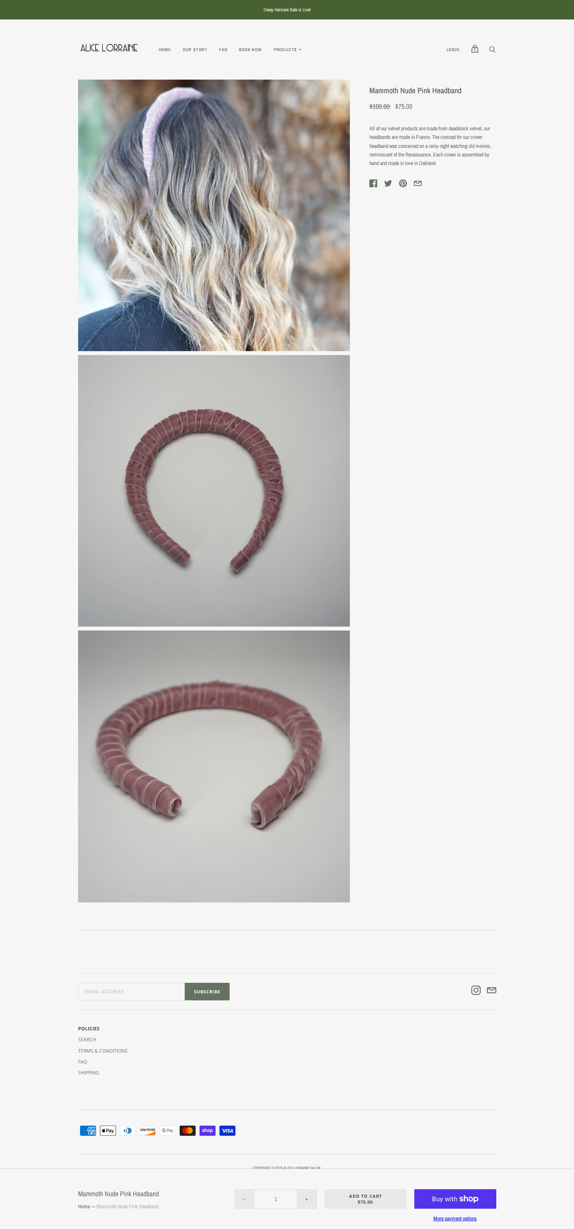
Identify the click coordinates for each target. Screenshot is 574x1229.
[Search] (492, 51)
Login (453, 49)
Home (165, 49)
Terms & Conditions (103, 1051)
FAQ (223, 49)
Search (87, 1039)
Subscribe (207, 992)
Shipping (88, 1072)
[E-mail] (491, 991)
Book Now (250, 49)
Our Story (195, 49)
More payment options (455, 1218)
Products (285, 49)
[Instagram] (476, 991)
